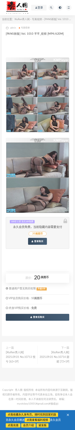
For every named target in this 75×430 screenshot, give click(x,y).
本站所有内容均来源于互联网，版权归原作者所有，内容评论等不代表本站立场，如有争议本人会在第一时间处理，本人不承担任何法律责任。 (37, 395)
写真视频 (37, 19)
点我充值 (13, 425)
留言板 (42, 425)
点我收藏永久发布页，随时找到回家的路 (32, 414)
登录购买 (38, 241)
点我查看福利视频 (37, 420)
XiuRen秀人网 (22, 19)
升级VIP (41, 289)
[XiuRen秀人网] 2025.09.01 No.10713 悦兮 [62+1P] (20, 357)
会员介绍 (28, 425)
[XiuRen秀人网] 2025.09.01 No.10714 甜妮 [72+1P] (54, 357)
